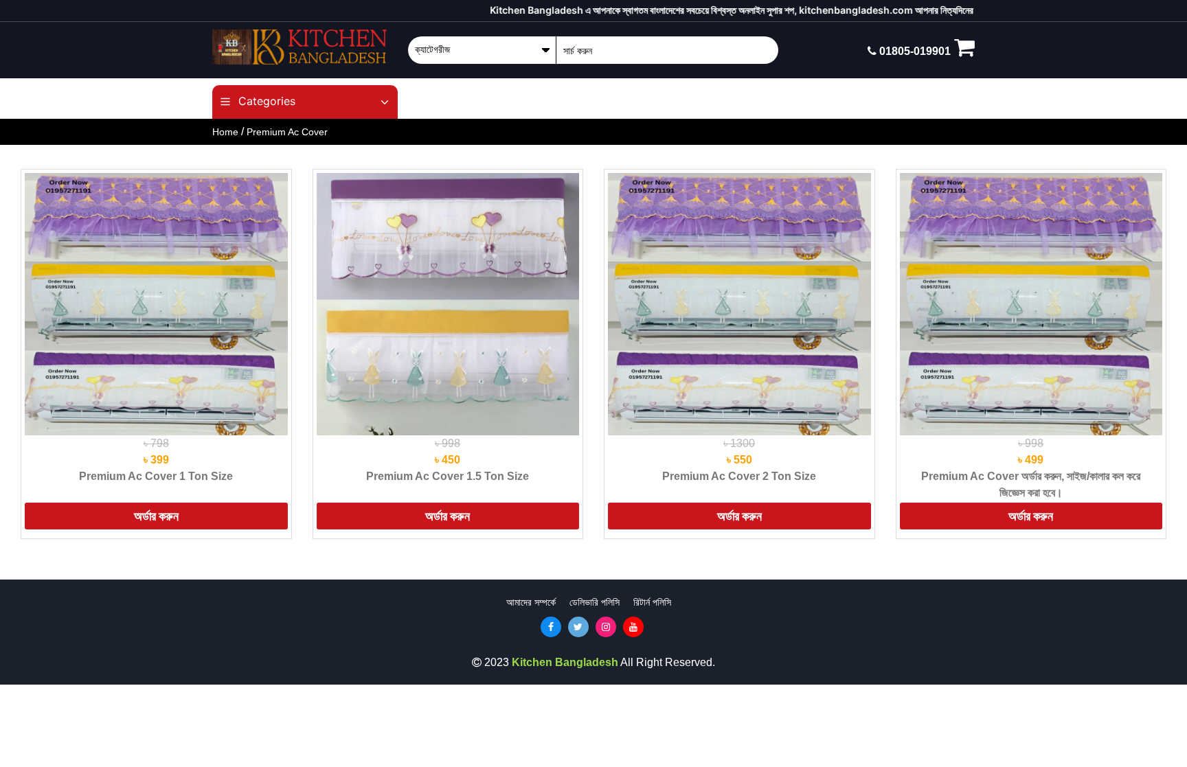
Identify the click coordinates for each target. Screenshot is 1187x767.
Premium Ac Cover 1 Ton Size (156, 476)
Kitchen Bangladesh (565, 662)
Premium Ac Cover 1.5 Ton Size (447, 476)
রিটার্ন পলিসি (652, 602)
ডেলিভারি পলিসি (594, 602)
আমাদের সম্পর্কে (531, 602)
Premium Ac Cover (287, 131)
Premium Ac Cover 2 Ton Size (739, 476)
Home (225, 131)
